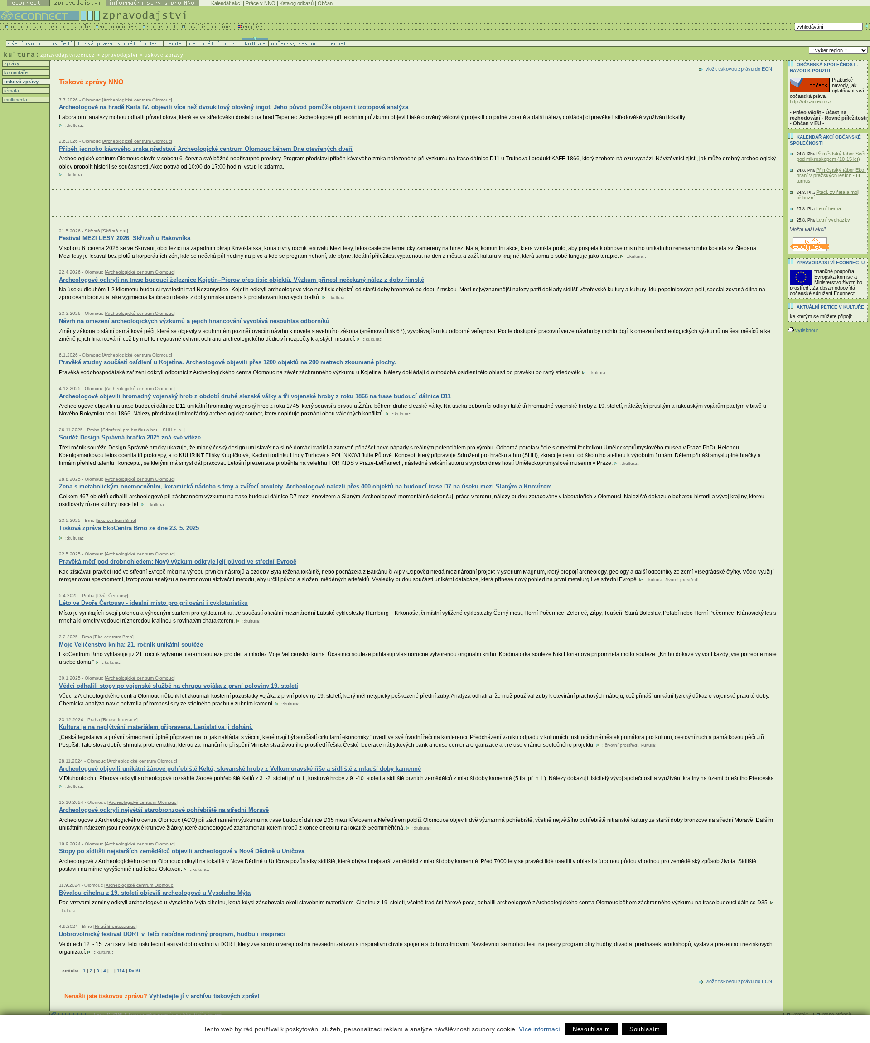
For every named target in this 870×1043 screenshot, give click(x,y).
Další (134, 970)
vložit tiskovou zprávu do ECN (739, 69)
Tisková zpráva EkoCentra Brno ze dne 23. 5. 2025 (129, 528)
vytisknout (806, 330)
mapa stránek (836, 1013)
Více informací (539, 1029)
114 (121, 970)
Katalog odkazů (297, 3)
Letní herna (828, 208)
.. (111, 970)
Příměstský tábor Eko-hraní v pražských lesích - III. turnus (831, 175)
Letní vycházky (833, 219)
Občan (325, 3)
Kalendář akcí (226, 3)
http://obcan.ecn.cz (811, 101)
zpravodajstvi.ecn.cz (67, 55)
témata (11, 90)
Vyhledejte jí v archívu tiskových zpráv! (204, 996)
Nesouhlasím (591, 1029)
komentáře (15, 72)
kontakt (800, 1013)
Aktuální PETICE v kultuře (830, 306)
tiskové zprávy (21, 81)
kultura (75, 125)
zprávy (11, 63)
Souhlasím (644, 1029)
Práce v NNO (261, 3)
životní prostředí (682, 579)
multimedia (15, 99)
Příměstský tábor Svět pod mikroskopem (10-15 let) (831, 156)
